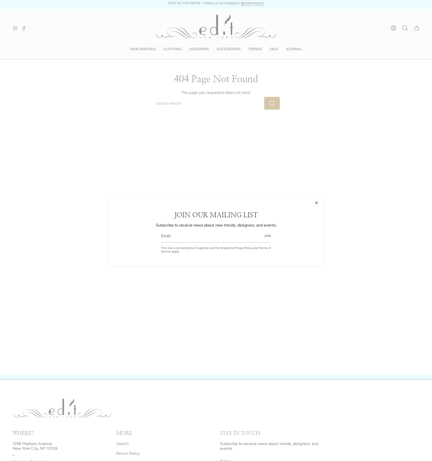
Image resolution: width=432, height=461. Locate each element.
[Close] (316, 202)
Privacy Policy (243, 248)
